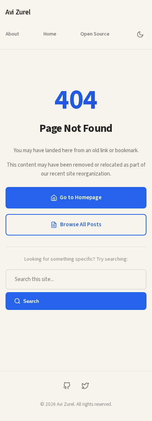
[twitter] (85, 385)
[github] (67, 385)
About (12, 34)
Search (31, 301)
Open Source (95, 34)
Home (49, 34)
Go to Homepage (80, 197)
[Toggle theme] (140, 34)
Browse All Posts (80, 224)
